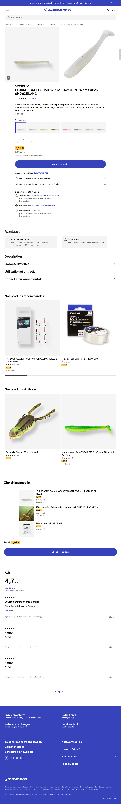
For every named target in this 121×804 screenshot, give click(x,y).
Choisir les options (60, 552)
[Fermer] (114, 3)
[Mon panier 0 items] (113, 10)
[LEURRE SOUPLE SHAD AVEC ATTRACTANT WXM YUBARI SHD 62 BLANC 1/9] (32, 54)
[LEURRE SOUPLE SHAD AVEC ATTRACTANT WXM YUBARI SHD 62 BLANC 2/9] (89, 54)
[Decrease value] (18, 140)
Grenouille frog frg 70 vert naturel (22, 452)
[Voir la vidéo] (8, 78)
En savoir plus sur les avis (14, 591)
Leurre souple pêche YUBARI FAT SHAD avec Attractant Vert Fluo (87, 453)
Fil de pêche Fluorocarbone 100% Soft (79, 359)
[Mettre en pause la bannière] (110, 3)
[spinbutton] (23, 139)
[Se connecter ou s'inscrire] (108, 10)
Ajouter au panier (60, 164)
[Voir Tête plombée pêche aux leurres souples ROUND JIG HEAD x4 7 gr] (26, 513)
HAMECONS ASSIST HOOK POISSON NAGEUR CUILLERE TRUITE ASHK (32, 360)
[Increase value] (29, 140)
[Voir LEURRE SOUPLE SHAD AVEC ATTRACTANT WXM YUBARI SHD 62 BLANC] (26, 497)
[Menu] (7, 10)
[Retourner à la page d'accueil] (57, 9)
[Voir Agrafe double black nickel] (26, 529)
